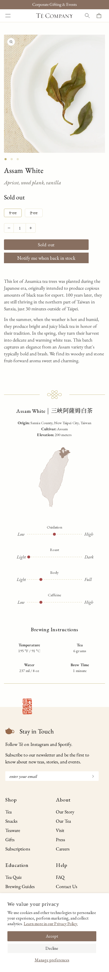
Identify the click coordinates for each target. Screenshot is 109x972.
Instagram (39, 744)
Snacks (11, 821)
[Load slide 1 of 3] (5, 159)
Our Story (65, 812)
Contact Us (67, 886)
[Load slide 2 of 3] (12, 159)
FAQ (60, 877)
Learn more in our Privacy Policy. (51, 923)
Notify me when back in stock (46, 258)
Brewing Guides (20, 886)
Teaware (12, 830)
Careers (63, 849)
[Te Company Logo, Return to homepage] (54, 15)
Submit (91, 776)
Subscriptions (17, 849)
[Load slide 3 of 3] (18, 159)
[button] (8, 15)
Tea (8, 812)
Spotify (64, 744)
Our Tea (63, 821)
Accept (52, 936)
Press (60, 839)
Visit (60, 830)
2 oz (36, 213)
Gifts (10, 839)
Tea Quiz (13, 877)
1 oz (15, 213)
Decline (52, 948)
